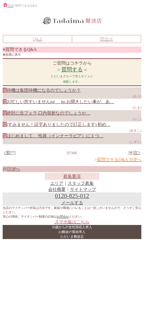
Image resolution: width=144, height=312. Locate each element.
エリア (56, 183)
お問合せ (63, 216)
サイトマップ (83, 189)
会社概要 (57, 189)
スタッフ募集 (81, 183)
